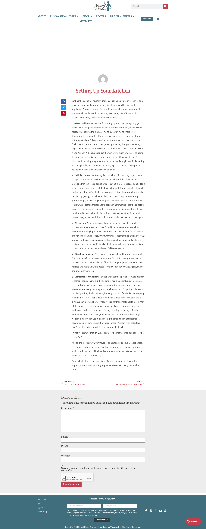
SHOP (86, 16)
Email (65, 446)
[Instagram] (155, 510)
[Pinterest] (151, 510)
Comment (67, 408)
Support (39, 507)
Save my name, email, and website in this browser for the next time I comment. (99, 469)
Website (65, 456)
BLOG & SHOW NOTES (63, 16)
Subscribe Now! (101, 520)
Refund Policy (41, 512)
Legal (38, 503)
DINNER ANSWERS (121, 16)
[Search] (165, 6)
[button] (63, 101)
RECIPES (101, 16)
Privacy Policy (42, 499)
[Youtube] (160, 510)
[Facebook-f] (146, 510)
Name (65, 436)
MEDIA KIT (86, 21)
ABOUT (41, 16)
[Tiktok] (165, 510)
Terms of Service (91, 515)
